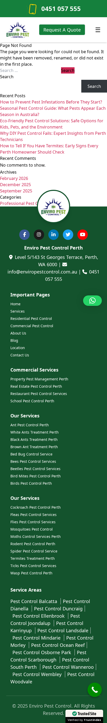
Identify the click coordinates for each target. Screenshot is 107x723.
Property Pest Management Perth (39, 378)
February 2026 (14, 178)
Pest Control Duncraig (58, 608)
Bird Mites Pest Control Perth (35, 475)
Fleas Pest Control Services (33, 514)
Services (17, 311)
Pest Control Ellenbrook (39, 616)
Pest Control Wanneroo (68, 667)
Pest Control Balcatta (34, 601)
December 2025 (15, 184)
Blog (14, 340)
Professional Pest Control (25, 203)
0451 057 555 (61, 8)
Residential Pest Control (31, 318)
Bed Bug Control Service (31, 454)
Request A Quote (62, 30)
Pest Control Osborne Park (42, 652)
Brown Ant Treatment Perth (34, 446)
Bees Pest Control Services (33, 461)
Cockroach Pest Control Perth (35, 507)
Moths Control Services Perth (35, 536)
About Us (18, 333)
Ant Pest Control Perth (29, 424)
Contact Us (19, 355)
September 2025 (16, 191)
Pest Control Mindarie (37, 638)
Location (17, 347)
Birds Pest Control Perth (31, 483)
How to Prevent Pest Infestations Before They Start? (51, 102)
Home (15, 303)
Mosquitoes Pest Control (31, 529)
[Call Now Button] (95, 690)
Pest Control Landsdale (62, 630)
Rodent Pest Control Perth (32, 543)
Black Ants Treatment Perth (34, 439)
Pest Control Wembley (37, 674)
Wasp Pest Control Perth (31, 572)
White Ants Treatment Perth (34, 432)
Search (7, 77)
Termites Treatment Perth (32, 558)
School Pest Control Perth (32, 400)
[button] (92, 300)
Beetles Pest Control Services (35, 468)
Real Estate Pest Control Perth (36, 386)
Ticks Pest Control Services (33, 565)
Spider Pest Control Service (33, 551)
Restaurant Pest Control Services (38, 393)
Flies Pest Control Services (33, 521)
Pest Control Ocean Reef (58, 645)
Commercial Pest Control (31, 325)
